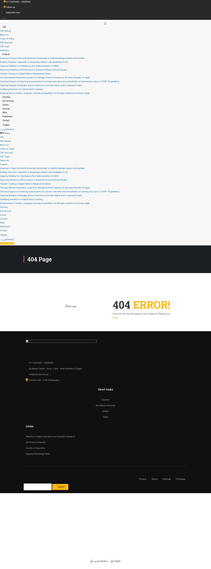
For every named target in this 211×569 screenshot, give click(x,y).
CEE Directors (6, 42)
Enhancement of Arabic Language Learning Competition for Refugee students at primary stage (45, 93)
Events (5, 105)
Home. (116, 317)
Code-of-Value (7, 38)
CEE (4, 27)
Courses (6, 109)
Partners (6, 97)
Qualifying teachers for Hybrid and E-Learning (21, 89)
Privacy (142, 479)
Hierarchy (4, 50)
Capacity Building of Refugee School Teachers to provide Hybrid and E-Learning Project (41, 85)
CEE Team (5, 46)
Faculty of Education (35, 448)
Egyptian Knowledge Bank (38, 454)
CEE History (5, 31)
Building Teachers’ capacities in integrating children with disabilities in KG (34, 62)
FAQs (4, 112)
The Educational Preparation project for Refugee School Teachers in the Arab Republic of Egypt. (45, 77)
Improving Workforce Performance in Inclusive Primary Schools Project (33, 70)
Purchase (180, 479)
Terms (154, 479)
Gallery (105, 411)
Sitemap (166, 479)
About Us (4, 35)
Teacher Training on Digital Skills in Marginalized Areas (25, 73)
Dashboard (7, 116)
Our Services (8, 101)
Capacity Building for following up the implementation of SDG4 (29, 66)
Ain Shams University (36, 442)
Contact (6, 120)
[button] (105, 133)
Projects (6, 54)
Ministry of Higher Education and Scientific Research (50, 436)
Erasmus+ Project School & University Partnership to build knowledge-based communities (42, 58)
